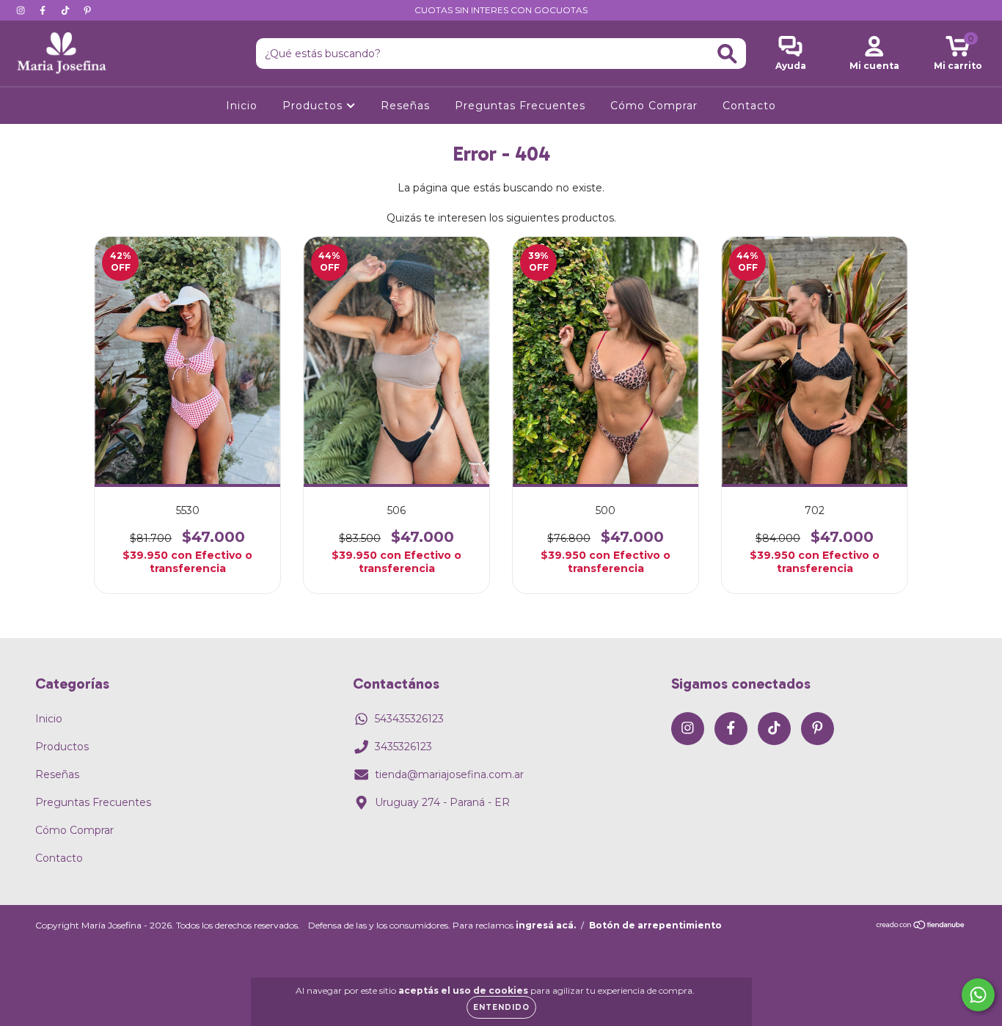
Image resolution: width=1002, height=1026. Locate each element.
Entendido (501, 1007)
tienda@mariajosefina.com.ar (449, 774)
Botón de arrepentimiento (655, 925)
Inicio (241, 105)
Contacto (749, 105)
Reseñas (405, 105)
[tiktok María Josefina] (67, 10)
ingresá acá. (546, 925)
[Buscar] (727, 54)
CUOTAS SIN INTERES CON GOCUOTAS (501, 9)
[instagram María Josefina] (22, 10)
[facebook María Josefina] (44, 10)
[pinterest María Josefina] (87, 10)
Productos (314, 105)
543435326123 (409, 718)
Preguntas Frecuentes (520, 105)
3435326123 (403, 746)
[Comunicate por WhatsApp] (978, 994)
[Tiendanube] (921, 926)
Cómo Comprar (654, 105)
